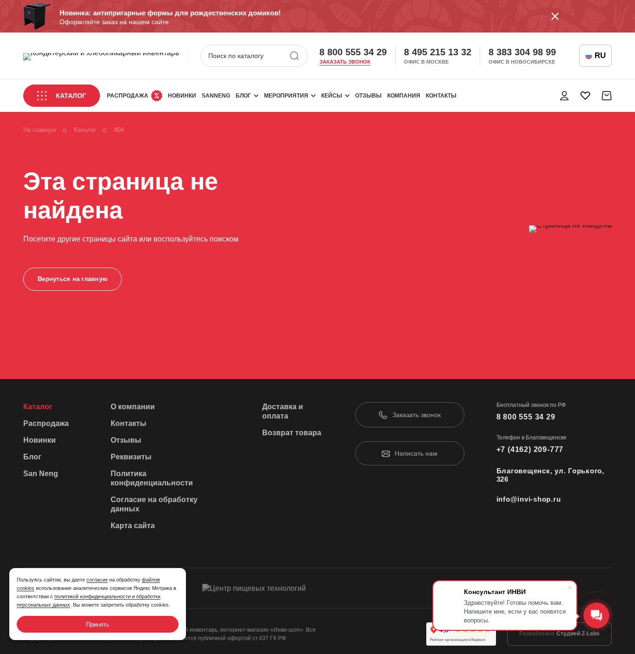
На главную (39, 129)
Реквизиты (131, 457)
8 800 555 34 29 (353, 52)
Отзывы (368, 95)
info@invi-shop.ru (528, 499)
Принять (97, 624)
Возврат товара (291, 433)
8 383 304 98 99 (522, 52)
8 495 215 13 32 (437, 52)
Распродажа (127, 95)
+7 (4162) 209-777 (530, 449)
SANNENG (216, 95)
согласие (97, 579)
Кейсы (331, 95)
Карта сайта (133, 526)
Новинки (182, 95)
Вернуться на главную (72, 278)
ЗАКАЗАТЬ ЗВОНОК (344, 62)
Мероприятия (286, 95)
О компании (133, 407)
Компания (403, 95)
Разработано (559, 633)
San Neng (40, 473)
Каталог (71, 95)
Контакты (441, 95)
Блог (243, 95)
